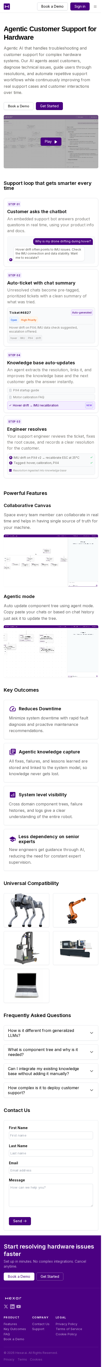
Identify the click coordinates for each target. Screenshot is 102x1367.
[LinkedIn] (12, 1306)
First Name (18, 1128)
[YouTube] (18, 1306)
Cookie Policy (66, 1334)
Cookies (36, 1359)
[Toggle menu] (95, 6)
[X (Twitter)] (6, 1306)
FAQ (7, 1334)
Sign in (80, 6)
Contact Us (41, 1324)
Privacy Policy (66, 1324)
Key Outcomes (15, 1329)
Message (17, 1180)
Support (38, 1329)
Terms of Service (69, 1329)
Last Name (18, 1146)
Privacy (9, 1359)
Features (10, 1324)
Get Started (49, 106)
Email (13, 1163)
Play (48, 141)
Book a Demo (52, 6)
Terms (22, 1359)
